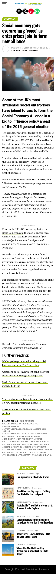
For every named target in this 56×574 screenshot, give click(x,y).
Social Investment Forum (38, 450)
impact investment (39, 434)
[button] (4, 3)
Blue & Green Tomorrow (26, 50)
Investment (9, 436)
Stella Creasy (38, 452)
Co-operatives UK (12, 424)
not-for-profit (25, 439)
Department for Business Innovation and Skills (24, 430)
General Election (17, 434)
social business (40, 442)
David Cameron (11, 427)
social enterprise (12, 447)
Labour (36, 436)
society (25, 452)
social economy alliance (36, 445)
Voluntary (24, 455)
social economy (11, 445)
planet (26, 442)
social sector (10, 452)
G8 (4, 434)
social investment (13, 450)
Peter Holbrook (11, 442)
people (38, 439)
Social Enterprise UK (35, 447)
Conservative (31, 424)
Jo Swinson (24, 436)
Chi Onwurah (27, 421)
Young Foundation (42, 455)
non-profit (9, 439)
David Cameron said (12, 232)
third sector (10, 455)
